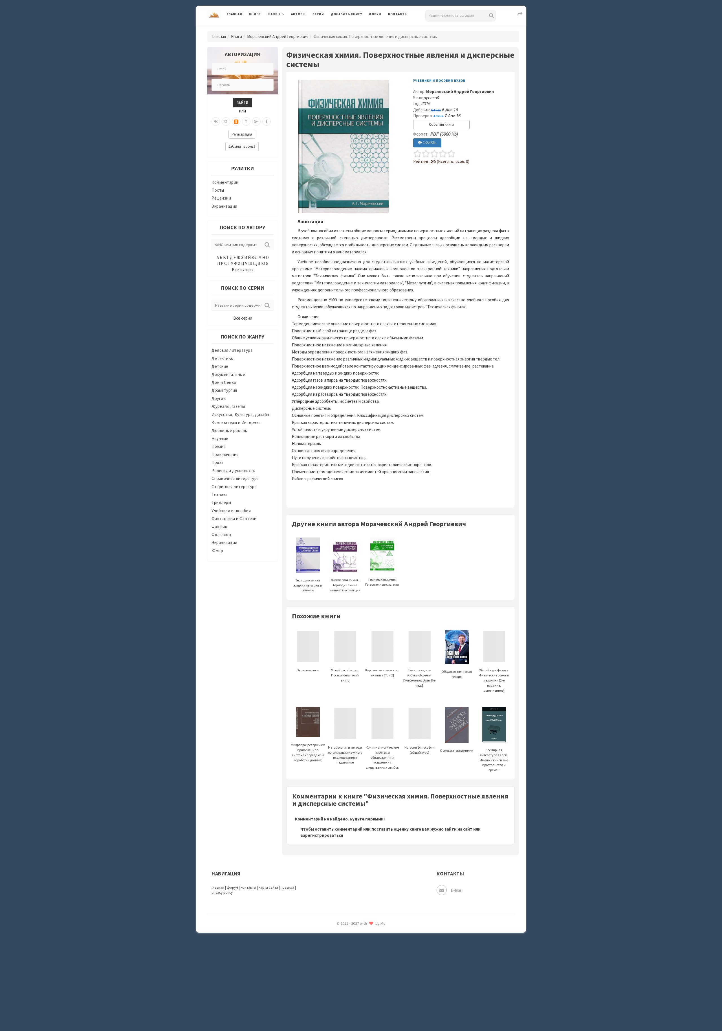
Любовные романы (230, 430)
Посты (218, 190)
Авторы (298, 14)
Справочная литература (235, 478)
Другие (219, 398)
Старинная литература (234, 486)
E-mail (457, 890)
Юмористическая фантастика (360, 1012)
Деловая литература (351, 29)
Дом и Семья (224, 382)
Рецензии (221, 198)
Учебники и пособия (231, 510)
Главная (234, 14)
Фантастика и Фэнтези (234, 518)
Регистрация (242, 134)
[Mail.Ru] (226, 121)
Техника (220, 494)
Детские (220, 366)
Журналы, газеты (228, 406)
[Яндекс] (246, 121)
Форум (375, 14)
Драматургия (224, 390)
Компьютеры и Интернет (236, 422)
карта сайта (268, 887)
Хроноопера (342, 949)
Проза (218, 462)
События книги (441, 124)
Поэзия (219, 446)
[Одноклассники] (236, 121)
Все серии (242, 318)
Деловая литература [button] (287, 29)
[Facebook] (266, 121)
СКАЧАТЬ (429, 142)
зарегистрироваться (322, 835)
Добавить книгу (346, 14)
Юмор (217, 550)
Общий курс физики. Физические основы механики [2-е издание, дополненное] (494, 680)
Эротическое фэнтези (353, 999)
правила (287, 887)
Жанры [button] (274, 14)
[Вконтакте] (216, 121)
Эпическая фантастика (354, 961)
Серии (318, 14)
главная (218, 887)
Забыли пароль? (242, 146)
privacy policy (222, 892)
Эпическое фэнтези (350, 974)
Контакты (398, 14)
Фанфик (219, 526)
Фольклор (221, 534)
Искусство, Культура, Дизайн (240, 414)
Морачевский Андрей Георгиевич (277, 36)
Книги (255, 14)
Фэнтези (339, 936)
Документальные (228, 374)
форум (232, 887)
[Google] (256, 121)
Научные (220, 438)
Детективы (223, 358)
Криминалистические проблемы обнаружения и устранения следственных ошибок (382, 757)
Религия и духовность (233, 470)
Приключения (225, 454)
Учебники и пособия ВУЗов (439, 81)
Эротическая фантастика (356, 986)
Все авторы (242, 269)
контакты (248, 887)
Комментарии (225, 182)
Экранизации (224, 206)
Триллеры (221, 502)
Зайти (242, 102)
